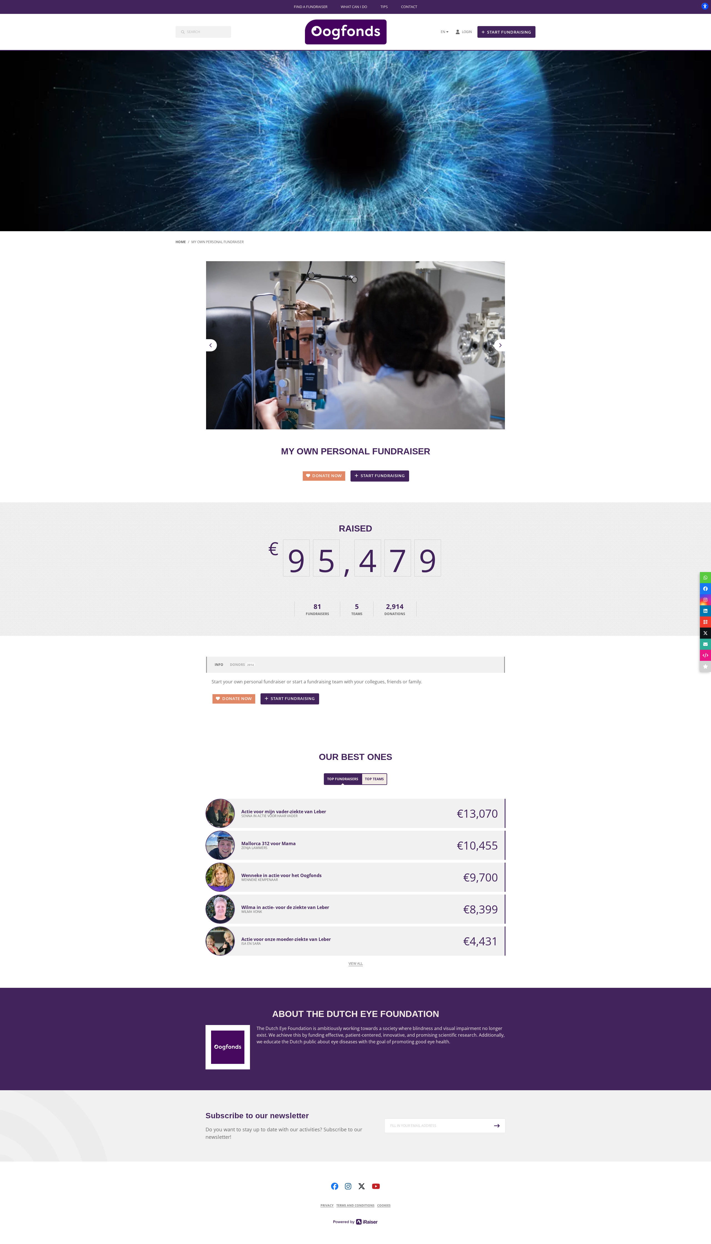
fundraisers (317, 609)
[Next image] (500, 345)
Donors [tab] (242, 664)
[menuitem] (310, 7)
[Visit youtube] (376, 1186)
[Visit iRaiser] (355, 1221)
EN (443, 31)
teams (356, 609)
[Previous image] (211, 345)
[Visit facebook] (334, 1186)
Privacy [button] (327, 1205)
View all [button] (356, 963)
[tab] (343, 779)
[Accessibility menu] (705, 6)
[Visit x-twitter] (361, 1186)
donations (394, 609)
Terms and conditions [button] (355, 1205)
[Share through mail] (705, 644)
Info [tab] (219, 664)
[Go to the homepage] (350, 31)
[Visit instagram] (348, 1186)
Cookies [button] (383, 1205)
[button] (444, 1126)
